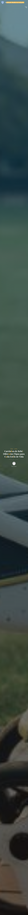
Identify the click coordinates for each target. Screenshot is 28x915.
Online (11, 448)
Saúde (15, 448)
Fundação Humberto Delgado (14, 2)
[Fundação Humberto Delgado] (2, 2)
